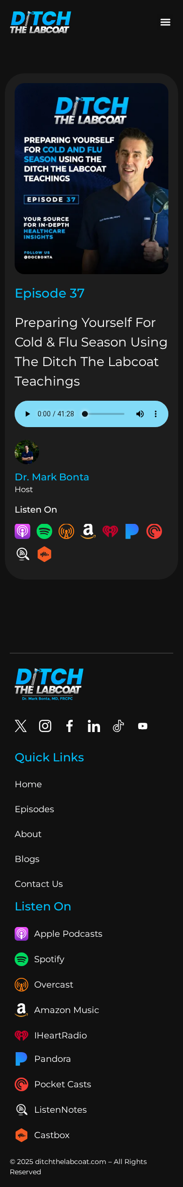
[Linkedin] (94, 726)
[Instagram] (45, 726)
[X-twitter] (21, 726)
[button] (165, 22)
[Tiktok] (118, 726)
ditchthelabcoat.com (70, 1161)
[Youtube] (143, 726)
